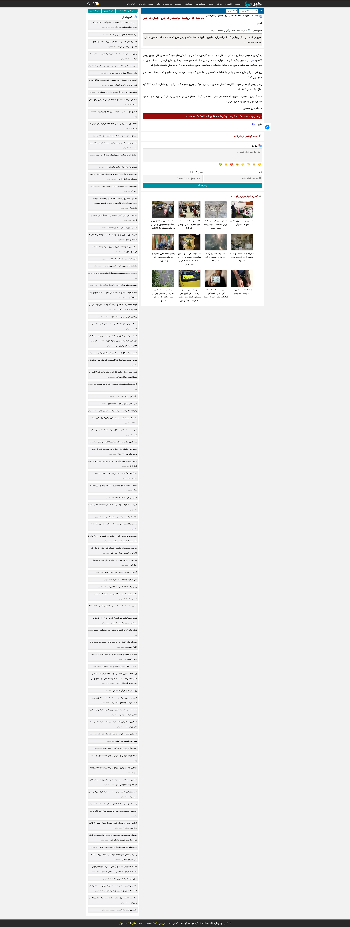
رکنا (253, 124)
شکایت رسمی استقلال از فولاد (126, 497)
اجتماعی (178, 4)
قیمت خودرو (94, 10)
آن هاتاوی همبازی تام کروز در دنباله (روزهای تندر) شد (117, 734)
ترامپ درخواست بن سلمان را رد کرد (123, 34)
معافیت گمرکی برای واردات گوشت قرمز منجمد (120, 748)
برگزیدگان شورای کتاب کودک (126, 396)
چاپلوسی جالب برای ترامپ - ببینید (124, 910)
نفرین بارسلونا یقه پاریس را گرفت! (124, 878)
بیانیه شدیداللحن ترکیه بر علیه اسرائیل (123, 73)
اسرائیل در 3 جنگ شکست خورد (125, 579)
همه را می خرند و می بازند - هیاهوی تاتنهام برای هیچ (117, 442)
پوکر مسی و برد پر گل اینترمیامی (125, 690)
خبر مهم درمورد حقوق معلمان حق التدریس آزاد (241, 222)
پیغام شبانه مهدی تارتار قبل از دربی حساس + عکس (118, 847)
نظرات (255, 146)
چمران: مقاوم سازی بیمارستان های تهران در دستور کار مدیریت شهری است (163, 257)
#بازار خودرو (232, 10)
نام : (260, 172)
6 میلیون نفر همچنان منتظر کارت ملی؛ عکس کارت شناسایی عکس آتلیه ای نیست (215, 293)
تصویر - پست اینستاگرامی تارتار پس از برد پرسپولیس (117, 65)
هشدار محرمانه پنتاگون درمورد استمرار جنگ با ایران (118, 285)
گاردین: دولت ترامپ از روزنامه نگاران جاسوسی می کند (116, 111)
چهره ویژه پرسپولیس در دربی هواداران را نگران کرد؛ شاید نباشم (113, 811)
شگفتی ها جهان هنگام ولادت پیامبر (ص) (122, 167)
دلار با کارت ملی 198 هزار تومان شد (124, 258)
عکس (158, 4)
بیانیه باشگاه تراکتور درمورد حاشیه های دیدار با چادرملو (117, 410)
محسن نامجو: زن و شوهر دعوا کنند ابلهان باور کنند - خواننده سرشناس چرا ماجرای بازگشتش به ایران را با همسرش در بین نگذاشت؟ (115, 203)
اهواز (252, 60)
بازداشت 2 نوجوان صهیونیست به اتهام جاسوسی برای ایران (115, 273)
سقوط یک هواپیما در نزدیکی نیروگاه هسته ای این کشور (116, 155)
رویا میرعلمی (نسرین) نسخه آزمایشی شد (121, 316)
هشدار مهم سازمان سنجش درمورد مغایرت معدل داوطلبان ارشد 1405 (189, 224)
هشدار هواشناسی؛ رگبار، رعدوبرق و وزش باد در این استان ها (215, 257)
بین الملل (188, 4)
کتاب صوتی (124, 923)
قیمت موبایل (108, 10)
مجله (211, 4)
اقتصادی (228, 4)
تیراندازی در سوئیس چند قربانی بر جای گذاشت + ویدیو (116, 755)
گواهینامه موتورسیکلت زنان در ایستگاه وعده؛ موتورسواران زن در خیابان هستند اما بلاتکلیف (163, 224)
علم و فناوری (167, 4)
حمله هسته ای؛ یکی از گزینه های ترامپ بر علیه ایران (117, 92)
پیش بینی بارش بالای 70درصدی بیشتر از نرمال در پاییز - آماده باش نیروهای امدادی (163, 295)
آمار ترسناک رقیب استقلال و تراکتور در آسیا (121, 572)
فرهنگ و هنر (200, 4)
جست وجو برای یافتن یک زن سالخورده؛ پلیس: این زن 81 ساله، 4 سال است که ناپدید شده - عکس (189, 259)
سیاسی (237, 4)
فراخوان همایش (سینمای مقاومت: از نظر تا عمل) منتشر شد (115, 384)
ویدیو (150, 4)
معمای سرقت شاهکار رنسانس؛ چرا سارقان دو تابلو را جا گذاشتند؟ (113, 606)
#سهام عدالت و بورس (248, 10)
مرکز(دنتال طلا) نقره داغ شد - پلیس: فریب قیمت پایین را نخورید (241, 257)
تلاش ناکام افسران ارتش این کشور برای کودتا (120, 516)
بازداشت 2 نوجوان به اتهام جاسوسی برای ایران (120, 266)
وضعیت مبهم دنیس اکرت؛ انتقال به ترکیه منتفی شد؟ (117, 803)
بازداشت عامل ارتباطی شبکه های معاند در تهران (242, 291)
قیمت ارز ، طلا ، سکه (127, 10)
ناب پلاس (142, 4)
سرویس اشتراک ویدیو (156, 923)
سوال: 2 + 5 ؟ (196, 172)
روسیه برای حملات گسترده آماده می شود (122, 586)
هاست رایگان (137, 923)
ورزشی (219, 4)
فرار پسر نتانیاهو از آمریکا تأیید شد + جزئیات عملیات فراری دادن (113, 504)
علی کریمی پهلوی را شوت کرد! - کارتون (122, 403)
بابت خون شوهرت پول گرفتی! (126, 741)
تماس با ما (131, 4)
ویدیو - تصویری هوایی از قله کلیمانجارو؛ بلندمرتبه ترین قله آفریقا (113, 360)
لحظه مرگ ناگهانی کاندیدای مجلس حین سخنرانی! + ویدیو (115, 630)
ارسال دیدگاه (202, 185)
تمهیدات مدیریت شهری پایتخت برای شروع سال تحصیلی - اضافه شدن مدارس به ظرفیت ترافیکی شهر (189, 295)
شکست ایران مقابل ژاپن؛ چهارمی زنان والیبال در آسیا (117, 352)
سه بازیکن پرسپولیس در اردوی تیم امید (122, 227)
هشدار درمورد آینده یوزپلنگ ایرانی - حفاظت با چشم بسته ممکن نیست (215, 224)
